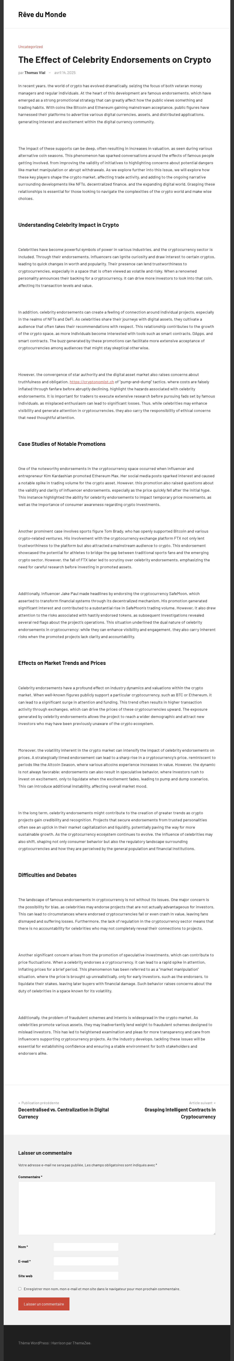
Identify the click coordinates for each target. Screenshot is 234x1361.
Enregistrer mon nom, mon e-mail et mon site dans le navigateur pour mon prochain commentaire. (102, 1289)
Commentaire (30, 1177)
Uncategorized (30, 46)
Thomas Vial (34, 72)
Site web (25, 1276)
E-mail (24, 1261)
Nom (23, 1246)
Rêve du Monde (42, 14)
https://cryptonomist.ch (92, 381)
